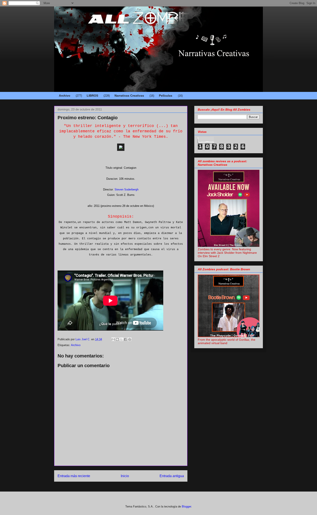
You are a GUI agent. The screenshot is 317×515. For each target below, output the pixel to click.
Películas (165, 95)
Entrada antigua (172, 476)
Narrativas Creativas (129, 95)
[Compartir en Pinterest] (129, 339)
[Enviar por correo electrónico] (113, 339)
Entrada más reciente (74, 476)
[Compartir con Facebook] (125, 339)
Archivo (64, 95)
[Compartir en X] (121, 339)
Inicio (125, 476)
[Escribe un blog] (117, 339)
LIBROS (92, 95)
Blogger (186, 506)
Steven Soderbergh (126, 189)
